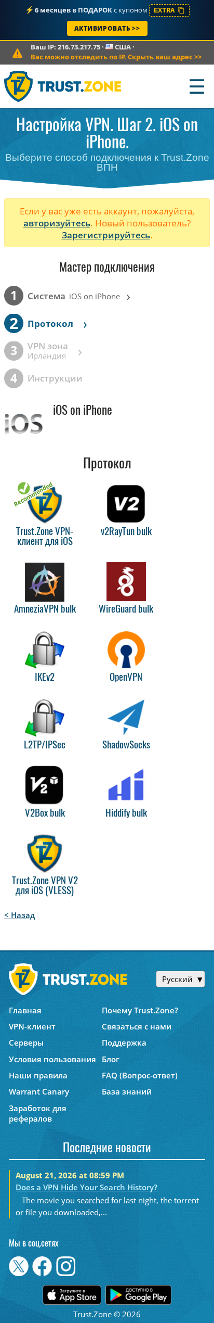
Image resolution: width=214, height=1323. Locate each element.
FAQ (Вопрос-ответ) (140, 1075)
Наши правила (38, 1075)
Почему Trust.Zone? (140, 1010)
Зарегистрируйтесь (106, 235)
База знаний (127, 1091)
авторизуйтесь (56, 223)
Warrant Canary (39, 1091)
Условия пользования (52, 1059)
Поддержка (124, 1042)
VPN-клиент (32, 1026)
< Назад (19, 915)
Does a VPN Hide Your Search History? (86, 1187)
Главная (25, 1010)
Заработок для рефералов (37, 1113)
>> (116, 56)
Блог (110, 1059)
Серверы (26, 1042)
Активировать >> (107, 28)
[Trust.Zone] (63, 86)
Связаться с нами (136, 1026)
